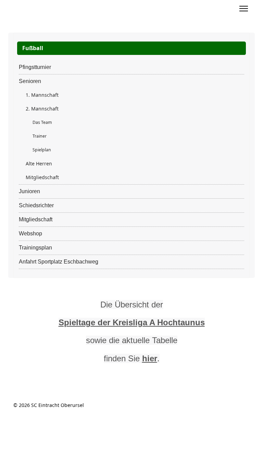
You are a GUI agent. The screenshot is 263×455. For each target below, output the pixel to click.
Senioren (30, 81)
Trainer (40, 136)
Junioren (29, 191)
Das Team (42, 122)
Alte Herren (39, 163)
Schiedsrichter (36, 205)
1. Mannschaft (42, 95)
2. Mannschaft (42, 108)
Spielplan (42, 150)
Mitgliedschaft (42, 177)
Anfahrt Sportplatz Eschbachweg (58, 262)
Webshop (30, 233)
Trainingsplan (35, 247)
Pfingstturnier (35, 67)
